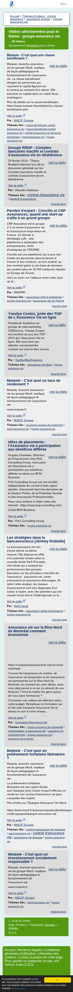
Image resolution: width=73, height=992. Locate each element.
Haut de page (58, 204)
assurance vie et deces (20, 738)
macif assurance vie (33, 137)
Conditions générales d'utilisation (32, 951)
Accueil (10, 950)
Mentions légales (30, 950)
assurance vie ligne (39, 364)
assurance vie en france (48, 300)
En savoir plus (18, 988)
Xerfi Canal (21, 606)
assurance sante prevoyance (44, 611)
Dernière (13, 928)
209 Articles (32, 45)
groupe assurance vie (19, 300)
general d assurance (23, 198)
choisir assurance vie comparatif (45, 727)
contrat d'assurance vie (46, 195)
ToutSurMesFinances (28, 360)
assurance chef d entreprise (44, 297)
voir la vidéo (58, 66)
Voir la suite (15, 115)
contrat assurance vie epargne (45, 829)
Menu (64, 4)
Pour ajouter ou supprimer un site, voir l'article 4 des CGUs (32, 962)
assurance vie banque (28, 837)
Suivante (50, 925)
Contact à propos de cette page (40, 957)
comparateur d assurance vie (27, 730)
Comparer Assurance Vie (31, 722)
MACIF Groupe (23, 120)
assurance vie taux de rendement (44, 425)
